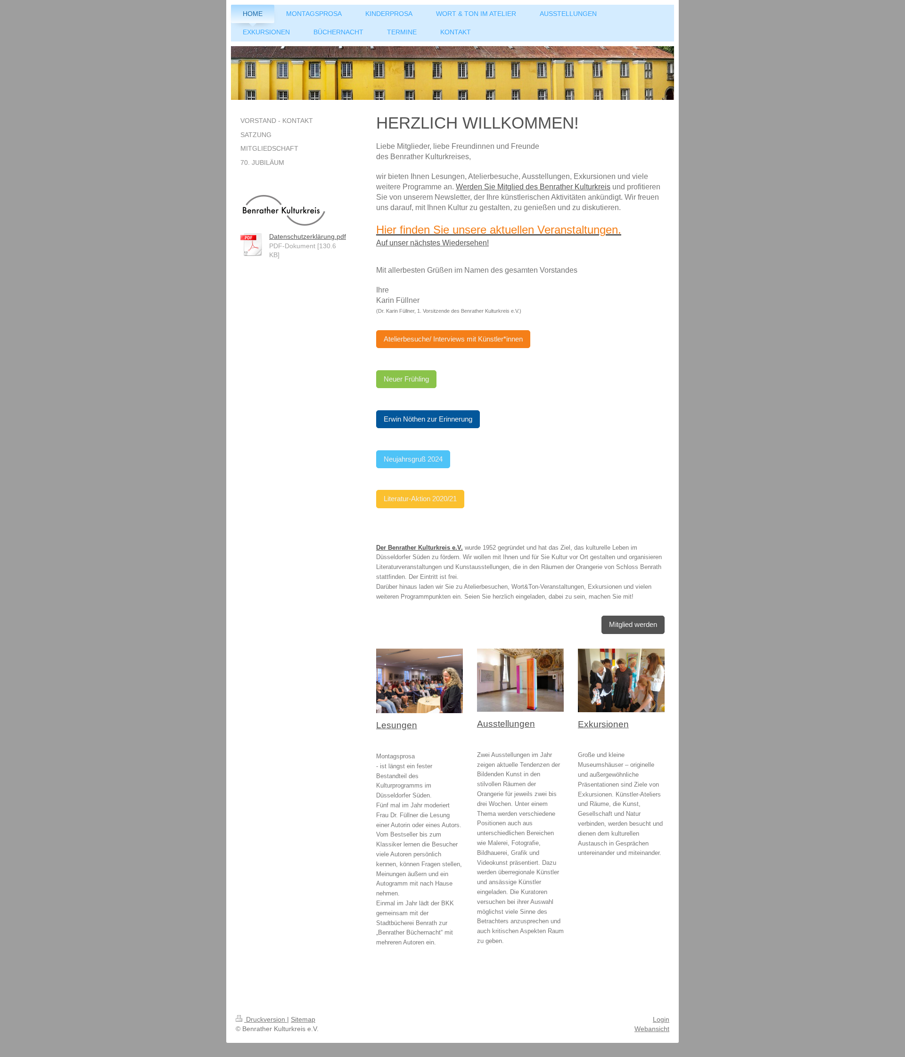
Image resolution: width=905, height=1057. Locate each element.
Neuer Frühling (406, 379)
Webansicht (651, 1029)
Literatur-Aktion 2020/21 (420, 499)
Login (661, 1019)
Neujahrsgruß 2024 (413, 459)
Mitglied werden (633, 624)
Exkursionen (603, 724)
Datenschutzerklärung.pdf (307, 236)
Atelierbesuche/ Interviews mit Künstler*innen (453, 339)
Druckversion (265, 1019)
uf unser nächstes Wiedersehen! (435, 243)
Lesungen (396, 725)
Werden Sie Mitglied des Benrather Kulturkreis (533, 187)
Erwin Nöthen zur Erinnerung (428, 419)
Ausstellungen (506, 724)
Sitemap (303, 1019)
